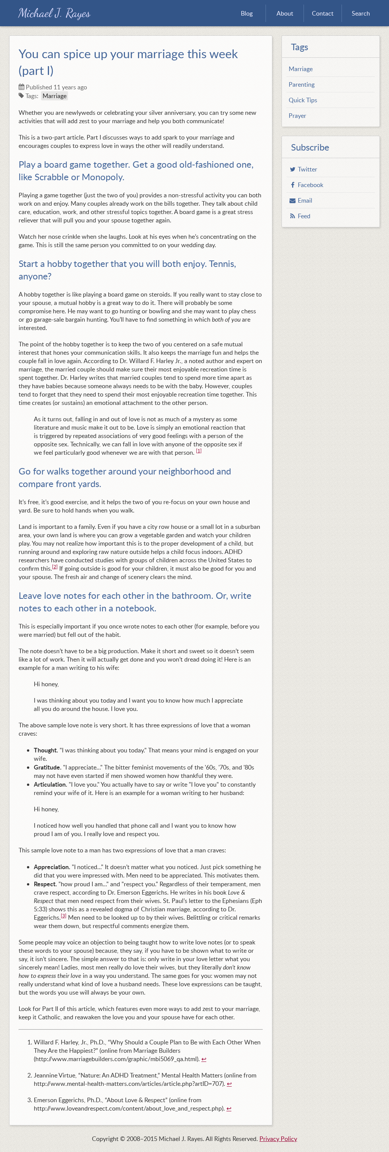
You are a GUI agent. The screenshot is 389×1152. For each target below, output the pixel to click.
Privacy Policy (278, 1139)
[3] (63, 915)
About (285, 13)
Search (361, 13)
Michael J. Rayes (54, 13)
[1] (199, 450)
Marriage (54, 96)
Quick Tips (303, 100)
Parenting (302, 84)
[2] (55, 566)
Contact (323, 13)
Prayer (297, 115)
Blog (247, 13)
